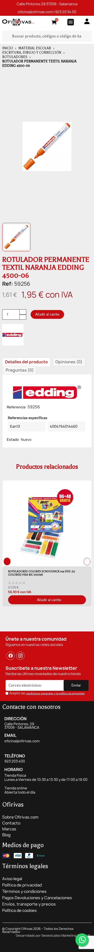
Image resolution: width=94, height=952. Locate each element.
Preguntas (20, 370)
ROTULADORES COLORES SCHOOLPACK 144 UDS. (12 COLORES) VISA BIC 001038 (41, 573)
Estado (13, 439)
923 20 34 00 (65, 11)
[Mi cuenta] (87, 21)
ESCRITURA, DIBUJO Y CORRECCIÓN (31, 53)
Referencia (16, 407)
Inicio (7, 48)
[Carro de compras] (54, 23)
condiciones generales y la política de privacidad (55, 693)
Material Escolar (34, 48)
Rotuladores (14, 57)
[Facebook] (10, 656)
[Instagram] (21, 656)
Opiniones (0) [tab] (68, 362)
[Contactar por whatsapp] (82, 940)
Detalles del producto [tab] (26, 362)
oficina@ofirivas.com (35, 11)
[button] (47, 314)
